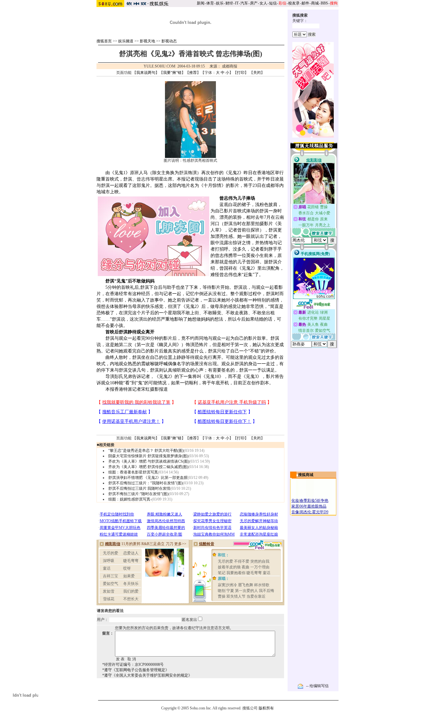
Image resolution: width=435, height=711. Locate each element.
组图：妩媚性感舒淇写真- (130, 499)
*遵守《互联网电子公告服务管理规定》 (135, 670)
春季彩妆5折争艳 (314, 500)
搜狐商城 (305, 475)
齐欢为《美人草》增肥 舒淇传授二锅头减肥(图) (148, 467)
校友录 (294, 3)
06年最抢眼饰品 (313, 506)
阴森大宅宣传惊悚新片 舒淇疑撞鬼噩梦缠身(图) (148, 456)
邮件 (305, 3)
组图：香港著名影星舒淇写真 (133, 472)
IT (237, 3)
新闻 (200, 3)
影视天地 (147, 41)
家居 (295, 506)
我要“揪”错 (172, 72)
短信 (273, 3)
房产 (254, 3)
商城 (315, 3)
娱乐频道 (125, 41)
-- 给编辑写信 (317, 686)
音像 (295, 512)
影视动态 (169, 41)
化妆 (295, 500)
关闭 (257, 72)
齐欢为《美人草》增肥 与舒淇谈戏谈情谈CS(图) (148, 461)
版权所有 (266, 708)
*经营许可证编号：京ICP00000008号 (133, 664)
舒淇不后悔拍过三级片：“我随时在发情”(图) (145, 483)
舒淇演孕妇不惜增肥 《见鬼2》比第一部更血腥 (148, 477)
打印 (241, 72)
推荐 (193, 72)
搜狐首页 (104, 41)
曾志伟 (143, 179)
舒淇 (183, 172)
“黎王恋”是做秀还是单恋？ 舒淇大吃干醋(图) (146, 450)
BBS (324, 3)
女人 (263, 3)
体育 (210, 3)
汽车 (244, 3)
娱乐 (220, 3)
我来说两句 (145, 72)
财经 (229, 3)
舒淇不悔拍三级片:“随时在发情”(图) (138, 494)
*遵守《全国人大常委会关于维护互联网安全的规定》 (147, 675)
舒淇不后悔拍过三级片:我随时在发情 (139, 488)
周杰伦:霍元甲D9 (314, 512)
